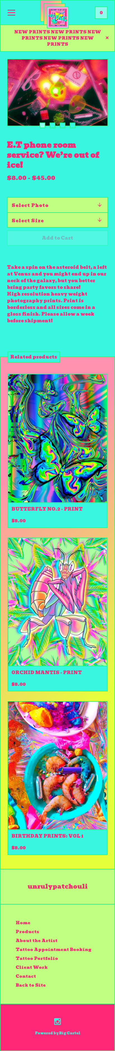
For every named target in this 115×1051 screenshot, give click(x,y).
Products (27, 931)
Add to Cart (57, 238)
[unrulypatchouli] (58, 17)
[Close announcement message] (107, 38)
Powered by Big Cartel (57, 1033)
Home (23, 923)
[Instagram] (57, 1022)
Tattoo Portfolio (37, 958)
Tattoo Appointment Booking (53, 949)
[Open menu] (11, 13)
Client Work (32, 967)
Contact (26, 976)
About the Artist (37, 940)
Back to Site (31, 985)
